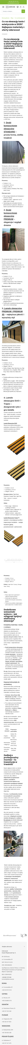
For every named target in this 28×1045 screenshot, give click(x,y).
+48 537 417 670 (6, 1043)
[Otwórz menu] (3, 7)
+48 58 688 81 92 (7, 1000)
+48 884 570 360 (6, 977)
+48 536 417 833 (6, 1021)
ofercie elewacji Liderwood (12, 896)
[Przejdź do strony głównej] (10, 7)
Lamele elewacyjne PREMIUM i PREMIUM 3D (12, 311)
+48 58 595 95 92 (13, 1)
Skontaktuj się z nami (9, 905)
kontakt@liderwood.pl (13, 3)
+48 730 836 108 (6, 1032)
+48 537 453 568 (6, 1011)
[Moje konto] (20, 7)
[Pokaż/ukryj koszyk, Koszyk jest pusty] (23, 7)
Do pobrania (7, 820)
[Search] (23, 11)
